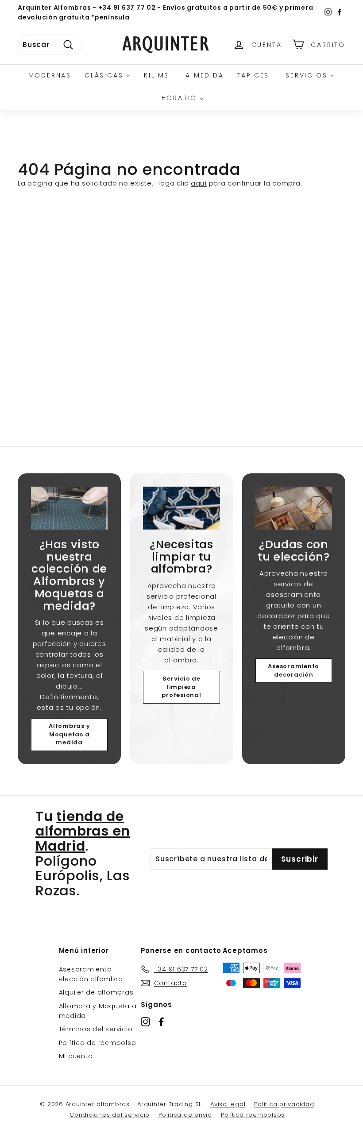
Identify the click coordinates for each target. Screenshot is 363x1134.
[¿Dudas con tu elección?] (293, 508)
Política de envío (185, 1115)
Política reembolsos (253, 1115)
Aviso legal (227, 1104)
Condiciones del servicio (110, 1115)
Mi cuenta (76, 1056)
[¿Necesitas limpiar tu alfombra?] (181, 508)
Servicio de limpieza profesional (181, 686)
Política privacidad (284, 1104)
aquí (199, 183)
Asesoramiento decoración (293, 670)
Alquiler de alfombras (96, 992)
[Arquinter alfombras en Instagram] (145, 1022)
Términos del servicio (96, 1029)
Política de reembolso (97, 1042)
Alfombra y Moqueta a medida (98, 1011)
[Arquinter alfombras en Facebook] (161, 1022)
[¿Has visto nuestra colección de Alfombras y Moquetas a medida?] (69, 508)
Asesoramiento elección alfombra (91, 974)
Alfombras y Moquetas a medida (69, 734)
